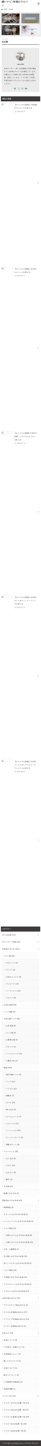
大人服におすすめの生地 (15, 1256)
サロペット (12, 963)
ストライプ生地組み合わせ (16, 1319)
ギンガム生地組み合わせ (15, 1312)
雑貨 (8, 1068)
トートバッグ (13, 1130)
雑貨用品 (8, 1207)
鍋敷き (10, 1096)
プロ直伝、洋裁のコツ (14, 1347)
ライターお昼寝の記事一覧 (16, 1417)
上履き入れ (12, 1061)
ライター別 (9, 1396)
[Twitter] (19, 89)
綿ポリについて (11, 1375)
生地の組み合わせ (11, 1298)
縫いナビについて (12, 1361)
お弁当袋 (11, 1026)
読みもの (7, 1333)
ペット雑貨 (9, 1012)
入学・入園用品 (11, 1249)
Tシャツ (10, 970)
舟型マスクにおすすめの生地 (19, 1235)
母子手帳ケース (13, 1075)
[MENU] (38, 3)
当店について (10, 1368)
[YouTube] (26, 89)
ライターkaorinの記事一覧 (16, 1410)
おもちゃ (11, 1172)
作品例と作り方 (10, 949)
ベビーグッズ (11, 1151)
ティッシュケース (14, 1137)
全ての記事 (9, 935)
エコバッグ (12, 1123)
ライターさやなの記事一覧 (16, 1403)
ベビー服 (9, 956)
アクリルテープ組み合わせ (16, 1305)
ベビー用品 (10, 1270)
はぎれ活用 (10, 1005)
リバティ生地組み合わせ (15, 1326)
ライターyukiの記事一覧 (15, 1431)
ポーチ (10, 1102)
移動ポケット (12, 1144)
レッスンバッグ (14, 1054)
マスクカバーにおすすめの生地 (17, 1284)
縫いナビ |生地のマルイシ (15, 3)
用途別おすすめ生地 (12, 1200)
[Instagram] (22, 89)
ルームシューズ (13, 1116)
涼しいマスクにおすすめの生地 (17, 1263)
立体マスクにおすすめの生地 (19, 1242)
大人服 (8, 1186)
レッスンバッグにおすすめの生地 (18, 1221)
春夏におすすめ (11, 1193)
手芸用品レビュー (12, 1354)
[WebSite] (15, 89)
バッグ (10, 1081)
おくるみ (11, 1158)
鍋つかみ (11, 1109)
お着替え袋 (12, 1040)
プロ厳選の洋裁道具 (13, 1382)
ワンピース (12, 984)
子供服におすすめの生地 (15, 1277)
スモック (11, 1047)
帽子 (9, 1179)
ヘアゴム (11, 1089)
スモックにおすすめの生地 (16, 1214)
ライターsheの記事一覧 (15, 1424)
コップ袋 (11, 1033)
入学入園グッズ (12, 1019)
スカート (11, 998)
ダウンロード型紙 (11, 942)
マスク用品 (10, 1228)
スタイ (10, 1165)
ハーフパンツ (13, 991)
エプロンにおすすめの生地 (16, 1291)
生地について (10, 1340)
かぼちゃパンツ (13, 977)
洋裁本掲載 (9, 1389)
